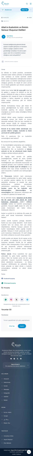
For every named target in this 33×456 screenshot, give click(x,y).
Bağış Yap (24, 9)
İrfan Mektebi (7, 443)
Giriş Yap (11, 326)
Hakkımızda (7, 382)
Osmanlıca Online (8, 436)
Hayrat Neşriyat (8, 439)
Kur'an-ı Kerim (7, 412)
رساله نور (6, 419)
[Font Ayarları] (29, 452)
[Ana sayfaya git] (5, 3)
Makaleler (6, 389)
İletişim (6, 400)
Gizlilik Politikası (16, 454)
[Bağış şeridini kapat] (30, 9)
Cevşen (6, 416)
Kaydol (22, 326)
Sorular (6, 386)
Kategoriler (7, 393)
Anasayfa (6, 378)
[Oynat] (3, 37)
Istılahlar (6, 396)
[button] (27, 4)
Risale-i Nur (7, 423)
